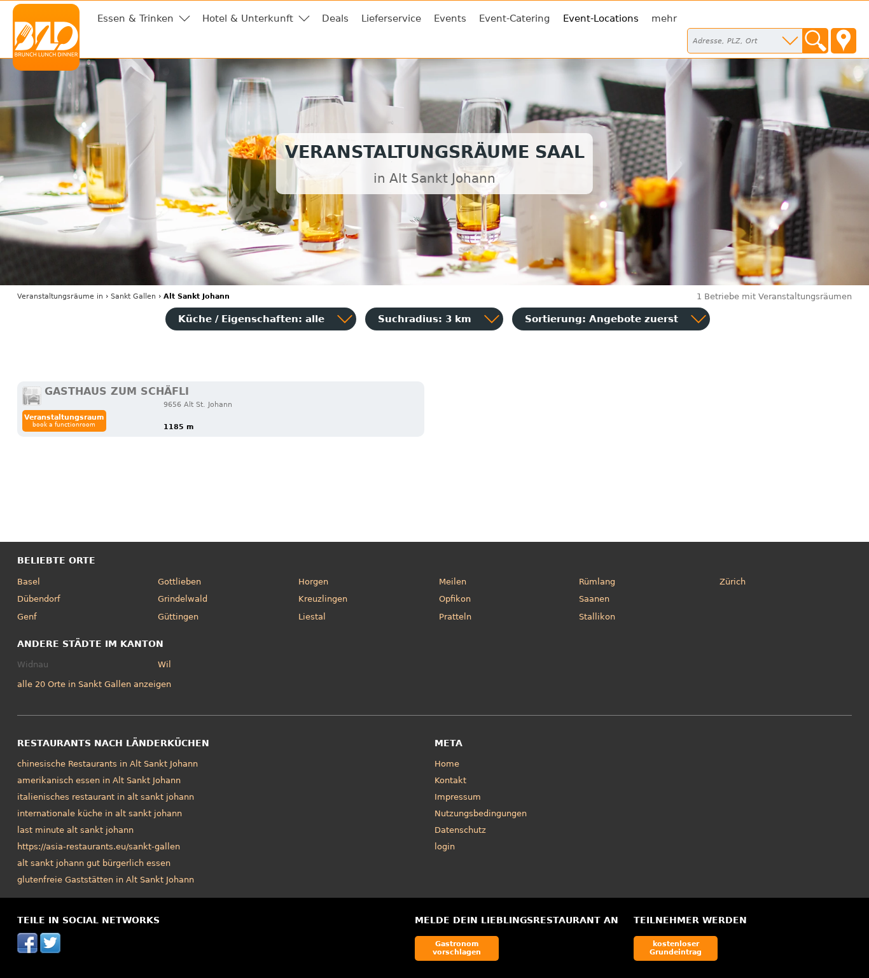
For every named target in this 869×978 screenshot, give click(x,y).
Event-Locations (601, 18)
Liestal (312, 616)
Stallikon (597, 616)
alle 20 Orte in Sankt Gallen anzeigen (94, 684)
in (60, 296)
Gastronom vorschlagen (457, 948)
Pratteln (455, 616)
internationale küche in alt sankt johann (99, 813)
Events (450, 18)
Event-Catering (514, 18)
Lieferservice (391, 18)
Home (446, 764)
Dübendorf (38, 599)
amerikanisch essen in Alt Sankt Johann (99, 780)
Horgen (313, 581)
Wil (164, 664)
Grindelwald (182, 599)
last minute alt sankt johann (75, 830)
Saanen (594, 599)
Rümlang (597, 581)
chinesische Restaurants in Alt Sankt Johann (107, 764)
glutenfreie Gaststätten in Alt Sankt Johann (105, 879)
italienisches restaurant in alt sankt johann (105, 797)
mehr (664, 18)
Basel (28, 581)
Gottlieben (179, 581)
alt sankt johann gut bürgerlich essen (93, 863)
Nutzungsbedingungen (480, 813)
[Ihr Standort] (843, 40)
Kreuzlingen (322, 599)
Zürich (733, 581)
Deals (335, 18)
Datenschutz (460, 830)
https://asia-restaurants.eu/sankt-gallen (98, 846)
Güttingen (178, 616)
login (444, 846)
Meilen (452, 581)
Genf (27, 616)
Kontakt (450, 780)
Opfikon (455, 599)
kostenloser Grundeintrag (676, 948)
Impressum (457, 797)
